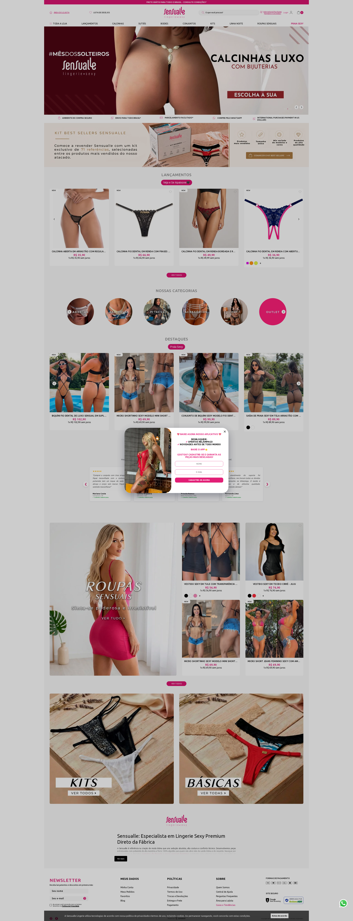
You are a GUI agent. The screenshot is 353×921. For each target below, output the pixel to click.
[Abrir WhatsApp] (343, 903)
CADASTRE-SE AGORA (199, 480)
